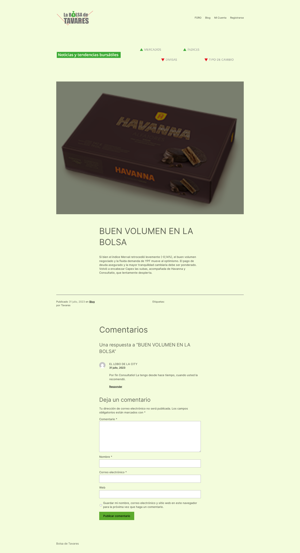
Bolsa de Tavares (67, 543)
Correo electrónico (113, 472)
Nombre (105, 456)
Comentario (108, 419)
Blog (92, 301)
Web (102, 487)
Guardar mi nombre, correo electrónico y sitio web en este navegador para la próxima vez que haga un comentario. (150, 505)
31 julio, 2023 (117, 367)
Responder (115, 386)
